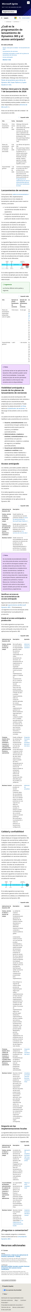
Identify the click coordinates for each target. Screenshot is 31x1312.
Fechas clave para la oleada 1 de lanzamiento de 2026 (16, 48)
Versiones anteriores (7, 1300)
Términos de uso (5, 1307)
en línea (23, 406)
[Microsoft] (15, 18)
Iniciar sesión (26, 18)
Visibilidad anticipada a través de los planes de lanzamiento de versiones (16, 54)
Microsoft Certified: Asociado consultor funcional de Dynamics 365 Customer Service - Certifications (15, 1268)
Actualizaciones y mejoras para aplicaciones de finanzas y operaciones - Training (14, 1255)
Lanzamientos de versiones (10, 51)
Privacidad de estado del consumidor (11, 1305)
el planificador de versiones (16, 408)
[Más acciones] (28, 21)
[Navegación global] (1, 17)
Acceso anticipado (8, 57)
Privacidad (4, 1302)
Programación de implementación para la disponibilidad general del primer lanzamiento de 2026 (23, 182)
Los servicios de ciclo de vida (20, 532)
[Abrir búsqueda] (20, 17)
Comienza (16, 21)
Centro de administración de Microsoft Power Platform (20, 519)
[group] (15, 153)
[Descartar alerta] (28, 2)
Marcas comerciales (17, 1307)
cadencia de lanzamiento (20, 194)
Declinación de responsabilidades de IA (12, 1298)
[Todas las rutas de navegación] (2, 21)
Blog (16, 1300)
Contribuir (23, 1300)
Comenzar (8, 21)
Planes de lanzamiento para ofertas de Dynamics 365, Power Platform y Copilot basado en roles (13, 82)
